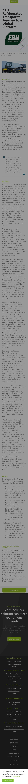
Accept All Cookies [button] (8, 780)
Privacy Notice (16, 776)
